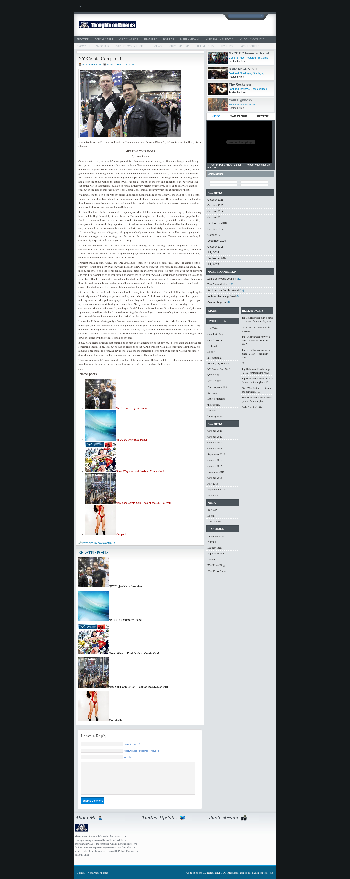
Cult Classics (128, 39)
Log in (211, 515)
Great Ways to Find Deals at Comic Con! (140, 471)
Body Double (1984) (252, 407)
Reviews (156, 46)
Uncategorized (249, 46)
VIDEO (216, 116)
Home (79, 6)
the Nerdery (205, 46)
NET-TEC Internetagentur (229, 872)
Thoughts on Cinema (117, 25)
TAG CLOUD (238, 116)
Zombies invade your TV (221, 278)
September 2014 (217, 258)
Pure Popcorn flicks (129, 46)
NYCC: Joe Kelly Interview (131, 408)
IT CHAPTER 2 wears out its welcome (256, 329)
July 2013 (213, 264)
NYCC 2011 (83, 46)
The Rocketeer (240, 100)
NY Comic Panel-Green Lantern (224, 164)
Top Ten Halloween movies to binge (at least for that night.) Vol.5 (256, 340)
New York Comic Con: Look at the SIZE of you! (143, 502)
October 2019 (215, 211)
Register (212, 510)
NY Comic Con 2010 (252, 39)
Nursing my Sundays (220, 39)
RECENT (263, 116)
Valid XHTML (215, 521)
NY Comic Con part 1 (100, 58)
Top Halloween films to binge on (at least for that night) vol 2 (257, 380)
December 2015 (216, 240)
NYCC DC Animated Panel (131, 439)
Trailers (227, 46)
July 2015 (213, 252)
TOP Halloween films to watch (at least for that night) (257, 399)
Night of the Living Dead (221, 296)
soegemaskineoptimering (259, 872)
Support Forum (215, 553)
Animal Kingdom (217, 302)
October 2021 (215, 199)
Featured (150, 39)
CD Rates (208, 872)
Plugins (211, 542)
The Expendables (217, 284)
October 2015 (215, 246)
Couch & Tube (104, 39)
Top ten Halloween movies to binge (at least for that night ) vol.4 (256, 353)
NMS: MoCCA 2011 (243, 84)
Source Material (179, 46)
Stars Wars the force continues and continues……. (256, 389)
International (190, 39)
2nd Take (83, 39)
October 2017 (215, 229)
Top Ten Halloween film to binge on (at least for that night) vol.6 (257, 319)
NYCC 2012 (102, 46)
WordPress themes (97, 872)
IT (243, 363)
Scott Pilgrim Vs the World (223, 290)
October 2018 (215, 217)
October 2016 (215, 234)
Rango (234, 53)
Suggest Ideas (214, 547)
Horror (168, 39)
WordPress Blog (216, 565)
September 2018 (217, 223)
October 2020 (215, 205)
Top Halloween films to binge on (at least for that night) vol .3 (257, 370)
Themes (211, 559)
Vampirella (122, 534)
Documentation (215, 536)
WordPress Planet (216, 571)
